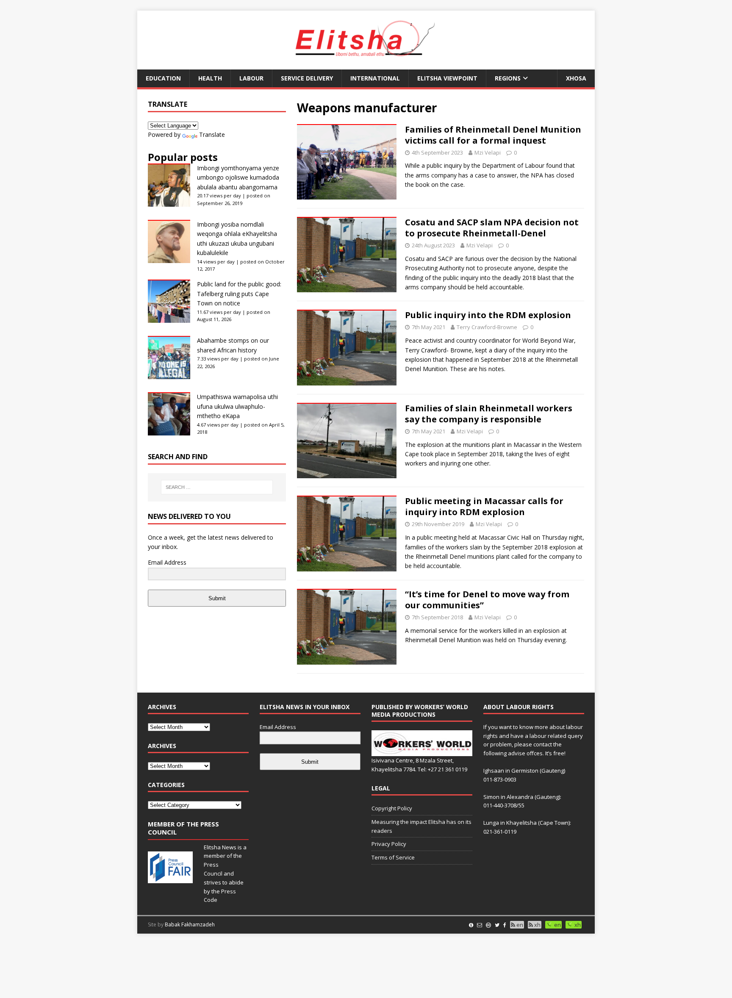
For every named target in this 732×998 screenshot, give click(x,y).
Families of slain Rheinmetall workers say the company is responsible (488, 413)
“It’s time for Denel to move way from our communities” (487, 599)
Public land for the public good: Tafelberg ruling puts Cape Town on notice (239, 293)
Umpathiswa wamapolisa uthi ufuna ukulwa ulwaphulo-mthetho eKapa (237, 406)
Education (163, 78)
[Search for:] (217, 487)
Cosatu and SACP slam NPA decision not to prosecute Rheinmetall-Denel (492, 227)
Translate (212, 134)
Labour (251, 78)
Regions (508, 78)
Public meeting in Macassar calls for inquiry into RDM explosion (484, 506)
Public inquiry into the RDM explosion (488, 315)
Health (210, 78)
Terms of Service (393, 857)
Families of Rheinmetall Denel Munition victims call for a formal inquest (493, 135)
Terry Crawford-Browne (487, 327)
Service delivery (307, 78)
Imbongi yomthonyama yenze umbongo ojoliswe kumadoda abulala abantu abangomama (238, 177)
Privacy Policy (389, 844)
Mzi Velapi (487, 152)
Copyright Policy (392, 808)
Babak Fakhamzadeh (190, 924)
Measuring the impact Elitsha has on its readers (421, 826)
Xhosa (576, 78)
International (375, 78)
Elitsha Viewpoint (447, 78)
